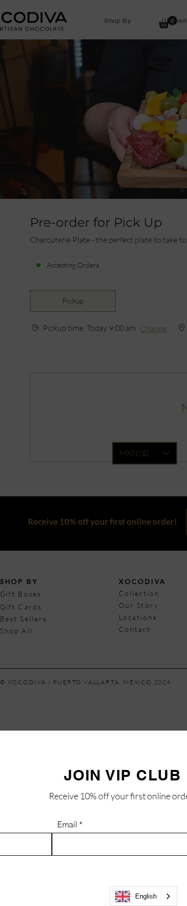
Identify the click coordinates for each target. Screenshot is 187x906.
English (146, 896)
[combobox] (143, 896)
